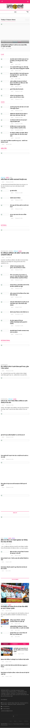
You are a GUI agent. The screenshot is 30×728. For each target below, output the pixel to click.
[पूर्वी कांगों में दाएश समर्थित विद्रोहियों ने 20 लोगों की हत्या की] (15, 423)
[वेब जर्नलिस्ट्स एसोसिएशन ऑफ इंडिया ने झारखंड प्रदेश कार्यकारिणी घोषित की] (15, 239)
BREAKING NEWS (8, 41)
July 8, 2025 (17, 138)
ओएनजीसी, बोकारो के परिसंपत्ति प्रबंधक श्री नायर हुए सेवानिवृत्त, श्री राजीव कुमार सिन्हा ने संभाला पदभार (19, 60)
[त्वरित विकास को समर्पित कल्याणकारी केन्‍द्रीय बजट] (15, 163)
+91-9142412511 (6, 706)
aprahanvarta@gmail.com (7, 710)
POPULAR (15, 41)
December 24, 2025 (19, 314)
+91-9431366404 (6, 708)
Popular (5, 644)
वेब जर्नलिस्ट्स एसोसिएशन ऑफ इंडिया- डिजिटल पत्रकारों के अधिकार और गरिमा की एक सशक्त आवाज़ (19, 134)
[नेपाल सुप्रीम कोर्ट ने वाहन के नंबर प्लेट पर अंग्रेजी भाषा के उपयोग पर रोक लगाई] (15, 446)
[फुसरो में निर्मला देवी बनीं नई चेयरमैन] (5, 91)
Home (11, 721)
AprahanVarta (4, 724)
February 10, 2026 (19, 110)
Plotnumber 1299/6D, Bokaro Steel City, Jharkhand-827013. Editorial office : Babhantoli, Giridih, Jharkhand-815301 (14, 703)
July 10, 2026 (17, 636)
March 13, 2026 (17, 555)
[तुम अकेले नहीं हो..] (5, 192)
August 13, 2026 (8, 610)
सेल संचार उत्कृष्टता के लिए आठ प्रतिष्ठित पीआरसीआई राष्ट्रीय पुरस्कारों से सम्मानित (18, 322)
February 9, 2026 (18, 288)
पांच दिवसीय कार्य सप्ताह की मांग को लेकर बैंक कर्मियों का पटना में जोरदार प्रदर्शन (21, 650)
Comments (15, 644)
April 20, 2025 (9, 144)
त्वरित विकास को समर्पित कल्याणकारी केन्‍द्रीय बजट (14, 179)
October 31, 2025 (18, 334)
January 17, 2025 (8, 676)
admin (3, 48)
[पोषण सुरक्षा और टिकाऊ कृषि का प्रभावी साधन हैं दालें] (5, 207)
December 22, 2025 (19, 325)
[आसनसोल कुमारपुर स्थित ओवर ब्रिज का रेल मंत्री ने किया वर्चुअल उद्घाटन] (5, 109)
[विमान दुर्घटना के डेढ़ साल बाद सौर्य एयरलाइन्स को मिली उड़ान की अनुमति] (15, 472)
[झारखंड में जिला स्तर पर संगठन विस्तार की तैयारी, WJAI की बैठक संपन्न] (5, 635)
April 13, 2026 (18, 70)
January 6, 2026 (18, 307)
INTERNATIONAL (4, 364)
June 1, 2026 (17, 64)
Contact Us (26, 721)
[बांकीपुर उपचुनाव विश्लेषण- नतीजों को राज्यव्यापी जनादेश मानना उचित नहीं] (5, 622)
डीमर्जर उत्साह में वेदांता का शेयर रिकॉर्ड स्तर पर (19, 312)
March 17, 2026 (18, 86)
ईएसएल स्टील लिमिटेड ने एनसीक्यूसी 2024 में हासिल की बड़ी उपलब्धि (15, 659)
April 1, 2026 (17, 78)
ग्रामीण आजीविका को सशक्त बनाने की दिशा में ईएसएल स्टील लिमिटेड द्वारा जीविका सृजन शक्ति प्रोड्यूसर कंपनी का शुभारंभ (19, 83)
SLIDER (19, 41)
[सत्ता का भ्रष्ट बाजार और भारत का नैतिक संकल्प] (5, 217)
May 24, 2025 (8, 570)
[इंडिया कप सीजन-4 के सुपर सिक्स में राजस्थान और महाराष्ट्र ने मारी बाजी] (5, 553)
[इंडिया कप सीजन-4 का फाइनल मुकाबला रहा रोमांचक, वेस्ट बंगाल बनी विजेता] (15, 526)
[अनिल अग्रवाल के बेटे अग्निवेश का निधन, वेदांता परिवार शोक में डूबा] (5, 295)
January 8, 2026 (18, 297)
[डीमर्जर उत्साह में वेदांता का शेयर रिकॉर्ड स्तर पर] (5, 314)
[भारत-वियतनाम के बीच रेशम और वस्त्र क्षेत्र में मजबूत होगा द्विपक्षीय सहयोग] (5, 121)
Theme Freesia (16, 723)
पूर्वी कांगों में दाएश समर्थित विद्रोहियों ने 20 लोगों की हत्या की (13, 435)
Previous (26, 20)
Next (28, 20)
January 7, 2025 (8, 661)
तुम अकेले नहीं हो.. (13, 190)
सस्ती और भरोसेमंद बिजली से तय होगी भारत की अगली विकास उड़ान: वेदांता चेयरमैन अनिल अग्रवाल (19, 303)
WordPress (22, 723)
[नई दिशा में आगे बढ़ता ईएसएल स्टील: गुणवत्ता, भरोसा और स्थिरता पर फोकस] (5, 97)
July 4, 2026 (8, 257)
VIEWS (10, 177)
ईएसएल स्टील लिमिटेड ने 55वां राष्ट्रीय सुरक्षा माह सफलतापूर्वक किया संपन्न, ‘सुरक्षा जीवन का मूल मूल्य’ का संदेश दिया (19, 75)
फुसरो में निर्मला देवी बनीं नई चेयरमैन (16, 89)
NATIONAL (11, 250)
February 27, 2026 (19, 91)
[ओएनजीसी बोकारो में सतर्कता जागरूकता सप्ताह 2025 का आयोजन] (5, 332)
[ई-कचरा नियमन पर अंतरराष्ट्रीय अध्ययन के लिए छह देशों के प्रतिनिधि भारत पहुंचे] (5, 287)
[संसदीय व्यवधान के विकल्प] (5, 199)
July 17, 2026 (8, 48)
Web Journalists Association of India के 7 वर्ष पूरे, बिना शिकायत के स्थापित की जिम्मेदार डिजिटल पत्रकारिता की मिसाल (19, 276)
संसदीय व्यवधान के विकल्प (15, 197)
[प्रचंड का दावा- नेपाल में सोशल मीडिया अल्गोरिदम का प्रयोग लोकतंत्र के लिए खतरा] (15, 387)
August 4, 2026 (17, 623)
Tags (24, 644)
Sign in (15, 721)
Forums (20, 721)
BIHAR (3, 41)
